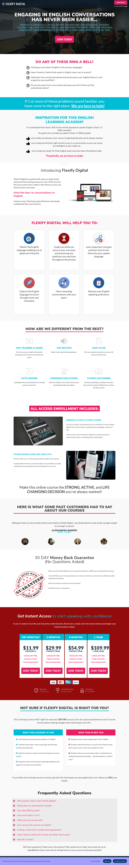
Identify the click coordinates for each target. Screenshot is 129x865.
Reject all (107, 861)
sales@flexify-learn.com (38, 850)
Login (125, 6)
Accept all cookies (119, 861)
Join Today (121, 2)
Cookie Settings (95, 861)
